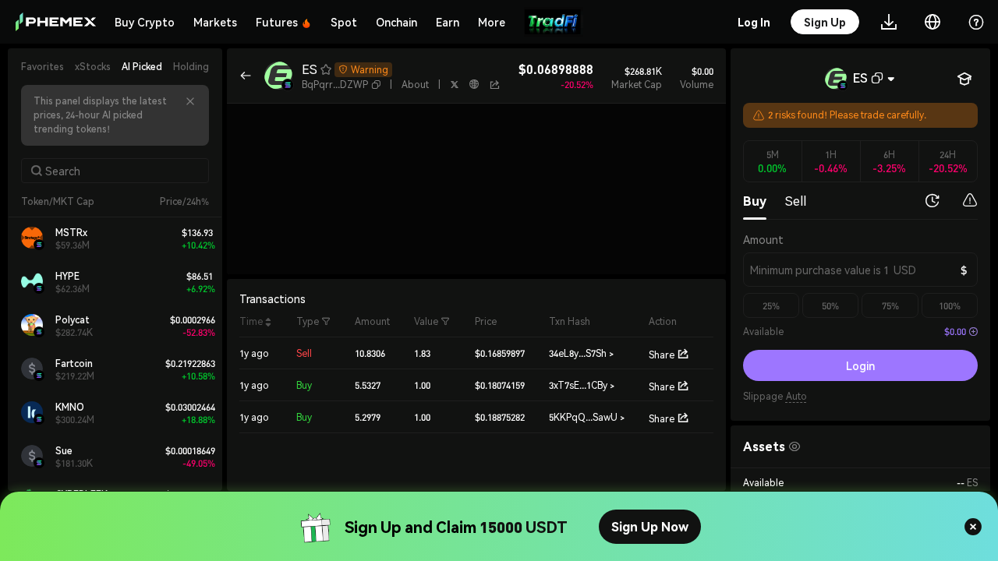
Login (860, 365)
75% (890, 306)
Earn (447, 22)
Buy (754, 200)
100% (950, 306)
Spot (344, 22)
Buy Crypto (145, 22)
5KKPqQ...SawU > (587, 417)
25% (771, 306)
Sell (795, 200)
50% (830, 306)
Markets (215, 22)
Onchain (396, 22)
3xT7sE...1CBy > (581, 385)
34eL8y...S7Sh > (581, 353)
